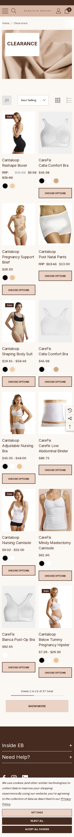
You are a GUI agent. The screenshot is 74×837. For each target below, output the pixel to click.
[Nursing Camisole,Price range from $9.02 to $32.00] (18, 510)
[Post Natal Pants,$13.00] (55, 224)
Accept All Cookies (37, 829)
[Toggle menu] (5, 11)
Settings (37, 812)
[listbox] (33, 100)
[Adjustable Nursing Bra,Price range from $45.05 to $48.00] (18, 413)
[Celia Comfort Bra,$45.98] (55, 321)
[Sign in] (58, 11)
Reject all (37, 821)
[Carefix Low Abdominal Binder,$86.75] (55, 413)
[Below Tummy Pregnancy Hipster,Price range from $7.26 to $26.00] (55, 607)
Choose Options (55, 193)
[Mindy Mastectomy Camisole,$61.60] (55, 510)
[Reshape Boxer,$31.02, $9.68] (18, 133)
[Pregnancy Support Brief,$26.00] (18, 224)
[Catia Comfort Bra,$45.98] (55, 133)
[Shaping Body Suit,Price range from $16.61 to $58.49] (18, 321)
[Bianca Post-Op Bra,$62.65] (18, 607)
